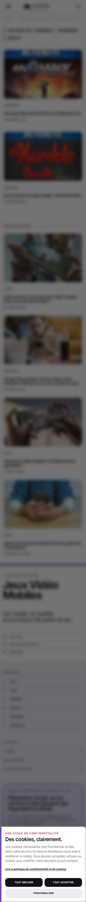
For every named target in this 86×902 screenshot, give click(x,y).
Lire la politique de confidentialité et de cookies (35, 869)
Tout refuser (24, 882)
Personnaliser (43, 893)
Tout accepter (63, 882)
